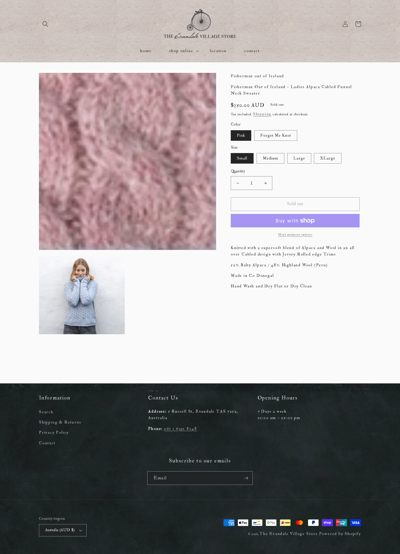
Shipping (262, 114)
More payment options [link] (295, 234)
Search (46, 411)
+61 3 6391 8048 (180, 428)
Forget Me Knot (275, 135)
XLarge (327, 158)
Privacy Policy (54, 432)
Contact (47, 442)
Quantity (238, 171)
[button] (45, 24)
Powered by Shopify (340, 533)
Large (299, 158)
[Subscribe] (246, 478)
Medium (270, 158)
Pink (241, 135)
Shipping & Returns (60, 422)
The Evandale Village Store (288, 533)
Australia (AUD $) (60, 530)
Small (242, 158)
